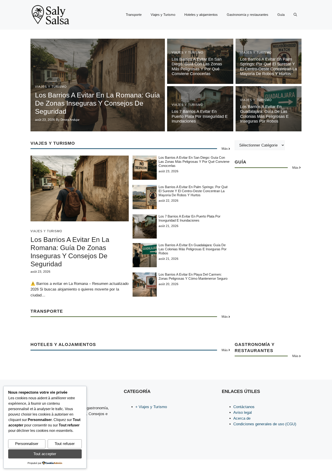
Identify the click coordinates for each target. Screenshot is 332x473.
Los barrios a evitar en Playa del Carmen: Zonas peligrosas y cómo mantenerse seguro (193, 276)
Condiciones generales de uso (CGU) (264, 424)
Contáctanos (244, 407)
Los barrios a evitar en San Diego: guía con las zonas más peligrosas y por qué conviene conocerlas (197, 66)
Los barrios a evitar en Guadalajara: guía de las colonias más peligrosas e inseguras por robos (264, 114)
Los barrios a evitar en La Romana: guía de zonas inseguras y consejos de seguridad (97, 103)
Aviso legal (242, 412)
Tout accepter (44, 454)
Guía (281, 15)
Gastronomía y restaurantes (247, 15)
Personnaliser (26, 444)
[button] (295, 14)
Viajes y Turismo (163, 15)
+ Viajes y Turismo (151, 407)
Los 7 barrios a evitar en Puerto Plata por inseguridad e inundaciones (200, 116)
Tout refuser (65, 444)
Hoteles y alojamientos (201, 15)
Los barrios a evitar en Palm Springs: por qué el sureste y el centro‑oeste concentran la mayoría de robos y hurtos (268, 66)
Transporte (134, 15)
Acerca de (241, 418)
